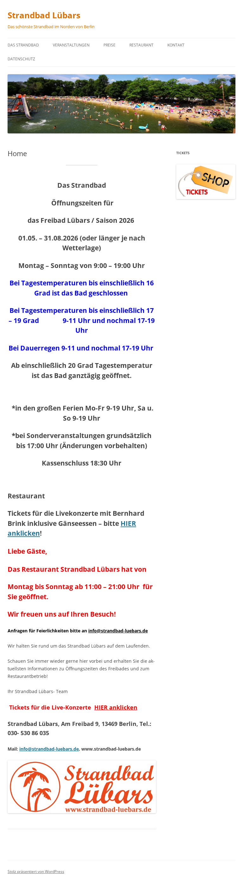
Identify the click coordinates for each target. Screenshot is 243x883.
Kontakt (175, 45)
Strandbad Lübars (44, 15)
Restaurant (141, 45)
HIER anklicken (115, 707)
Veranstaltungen (71, 45)
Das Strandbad (23, 45)
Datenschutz (21, 59)
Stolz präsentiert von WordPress (36, 871)
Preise (109, 45)
